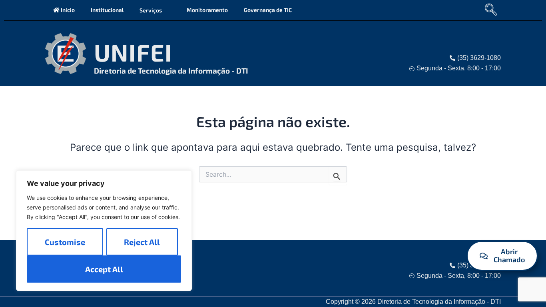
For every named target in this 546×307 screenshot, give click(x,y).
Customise (65, 242)
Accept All (104, 269)
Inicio (67, 9)
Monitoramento (207, 9)
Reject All (142, 242)
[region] (104, 230)
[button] (165, 10)
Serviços (150, 10)
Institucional (107, 9)
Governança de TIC (268, 9)
